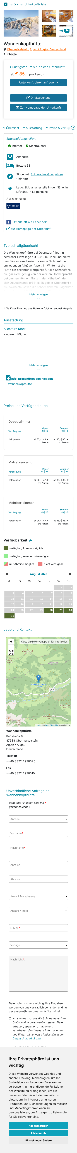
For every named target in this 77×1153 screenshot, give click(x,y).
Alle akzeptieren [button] (38, 1125)
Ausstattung (33, 128)
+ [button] (11, 641)
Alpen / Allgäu (39, 49)
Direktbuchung (40, 97)
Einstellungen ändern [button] (38, 1140)
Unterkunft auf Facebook (29, 222)
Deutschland (57, 49)
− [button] (11, 647)
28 (51, 610)
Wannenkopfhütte (20, 384)
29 (60, 610)
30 (70, 610)
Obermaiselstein (17, 49)
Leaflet (39, 725)
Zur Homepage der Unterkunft (40, 107)
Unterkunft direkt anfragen (37, 82)
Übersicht (12, 128)
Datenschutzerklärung (27, 1038)
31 (12, 615)
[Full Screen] (11, 652)
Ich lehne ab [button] (38, 1133)
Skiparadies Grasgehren (47, 174)
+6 (61, 30)
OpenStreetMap (52, 725)
